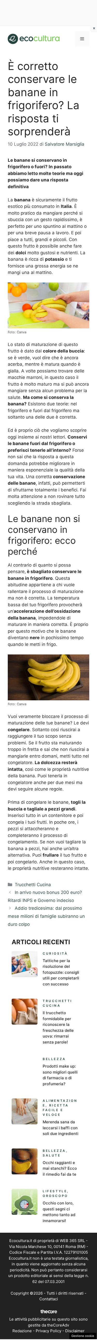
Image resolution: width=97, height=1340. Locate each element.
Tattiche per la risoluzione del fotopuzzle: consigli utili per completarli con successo (61, 972)
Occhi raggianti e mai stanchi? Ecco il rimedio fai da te (60, 1168)
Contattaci (48, 1298)
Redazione (22, 1330)
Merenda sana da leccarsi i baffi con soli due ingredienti (60, 1127)
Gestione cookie (82, 1336)
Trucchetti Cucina (33, 884)
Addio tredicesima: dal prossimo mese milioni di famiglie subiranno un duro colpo (46, 916)
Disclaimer (75, 1330)
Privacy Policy (48, 1330)
